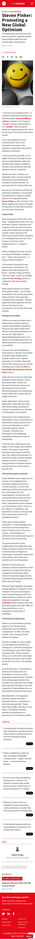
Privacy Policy (6, 922)
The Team (21, 928)
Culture (4, 867)
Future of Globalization (11, 11)
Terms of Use (6, 925)
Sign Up (28, 936)
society (24, 867)
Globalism (11, 867)
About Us (5, 919)
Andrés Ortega (10, 52)
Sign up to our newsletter (22, 923)
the (18, 3)
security (18, 867)
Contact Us (22, 919)
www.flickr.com (16, 106)
